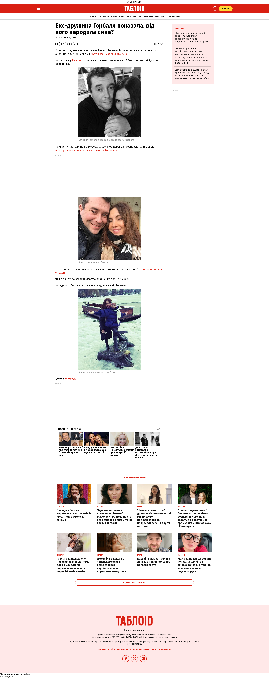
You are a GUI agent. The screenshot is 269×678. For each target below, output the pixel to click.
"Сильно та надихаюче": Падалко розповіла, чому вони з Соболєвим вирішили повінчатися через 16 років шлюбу (73, 565)
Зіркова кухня (134, 16)
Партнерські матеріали (144, 650)
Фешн (114, 16)
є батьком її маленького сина (109, 54)
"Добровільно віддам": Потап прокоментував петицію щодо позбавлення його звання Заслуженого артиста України (192, 74)
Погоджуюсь (6, 676)
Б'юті (121, 16)
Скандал (104, 16)
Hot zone (159, 16)
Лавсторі (148, 16)
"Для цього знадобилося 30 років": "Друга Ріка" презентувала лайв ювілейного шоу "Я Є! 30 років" (192, 37)
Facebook (78, 60)
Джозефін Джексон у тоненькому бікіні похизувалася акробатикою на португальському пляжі (112, 565)
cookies (26, 674)
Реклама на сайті (106, 650)
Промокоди (165, 650)
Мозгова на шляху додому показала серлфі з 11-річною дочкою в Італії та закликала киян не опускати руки (194, 565)
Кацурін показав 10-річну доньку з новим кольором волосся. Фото (154, 562)
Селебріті (93, 16)
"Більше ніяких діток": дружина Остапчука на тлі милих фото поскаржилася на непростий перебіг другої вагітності (154, 518)
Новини (179, 28)
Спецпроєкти (173, 16)
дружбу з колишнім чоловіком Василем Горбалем (86, 150)
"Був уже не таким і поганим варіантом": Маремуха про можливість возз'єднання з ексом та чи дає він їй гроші (114, 517)
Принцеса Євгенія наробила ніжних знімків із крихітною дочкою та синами (74, 515)
